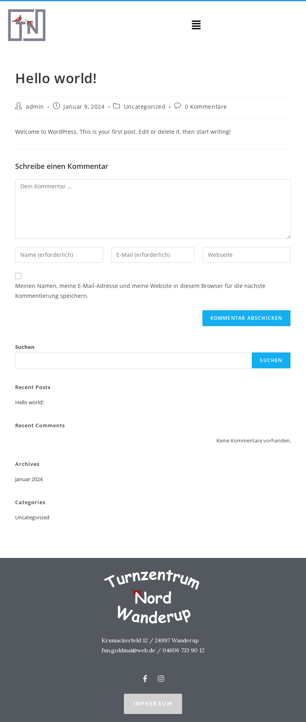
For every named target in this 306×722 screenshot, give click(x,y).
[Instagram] (161, 678)
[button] (196, 25)
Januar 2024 (29, 479)
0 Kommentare (206, 106)
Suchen (25, 346)
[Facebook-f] (145, 678)
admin (35, 106)
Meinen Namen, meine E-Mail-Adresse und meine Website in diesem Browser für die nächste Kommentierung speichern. (140, 290)
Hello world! (29, 402)
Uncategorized (145, 106)
